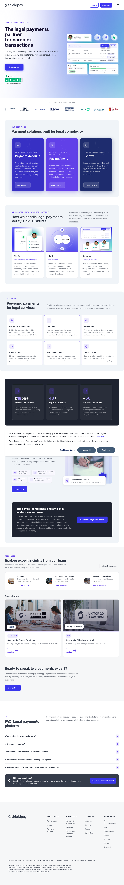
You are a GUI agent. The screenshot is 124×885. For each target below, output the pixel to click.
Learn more (100, 436)
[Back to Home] (14, 5)
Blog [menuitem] (105, 827)
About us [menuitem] (88, 821)
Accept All (87, 450)
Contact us (14, 67)
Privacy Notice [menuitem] (48, 860)
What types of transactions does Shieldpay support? (28, 760)
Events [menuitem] (106, 835)
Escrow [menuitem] (49, 825)
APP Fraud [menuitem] (91, 860)
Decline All (106, 450)
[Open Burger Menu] (118, 5)
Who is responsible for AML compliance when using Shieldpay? (32, 767)
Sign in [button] (94, 5)
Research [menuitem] (107, 847)
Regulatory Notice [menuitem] (32, 860)
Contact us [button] (106, 5)
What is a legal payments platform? (20, 736)
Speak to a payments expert (92, 520)
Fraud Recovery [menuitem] (78, 860)
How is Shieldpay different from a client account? (26, 752)
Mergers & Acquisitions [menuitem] (70, 822)
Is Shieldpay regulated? (15, 744)
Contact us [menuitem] (89, 833)
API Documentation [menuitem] (110, 822)
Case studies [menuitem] (109, 831)
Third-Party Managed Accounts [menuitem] (70, 833)
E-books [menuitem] (107, 843)
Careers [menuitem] (88, 825)
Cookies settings (67, 450)
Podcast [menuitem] (107, 839)
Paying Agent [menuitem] (52, 821)
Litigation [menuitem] (69, 827)
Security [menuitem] (88, 829)
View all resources (109, 566)
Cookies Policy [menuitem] (62, 860)
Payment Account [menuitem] (50, 830)
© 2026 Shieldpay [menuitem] (15, 860)
